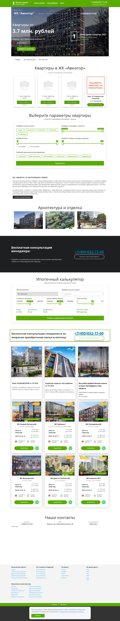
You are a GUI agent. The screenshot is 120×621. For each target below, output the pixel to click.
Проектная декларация (23, 197)
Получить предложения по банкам (60, 318)
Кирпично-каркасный (35, 586)
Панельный (14, 594)
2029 (87, 577)
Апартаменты (65, 575)
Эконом (63, 569)
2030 (87, 579)
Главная (17, 60)
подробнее (24, 105)
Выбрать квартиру (26, 49)
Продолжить (60, 163)
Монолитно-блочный (35, 594)
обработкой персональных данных (72, 612)
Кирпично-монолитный (17, 590)
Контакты (64, 13)
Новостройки (39, 3)
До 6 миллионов (40, 571)
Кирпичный (14, 588)
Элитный (63, 577)
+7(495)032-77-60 (99, 2)
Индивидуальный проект (36, 592)
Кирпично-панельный (35, 588)
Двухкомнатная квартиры (18, 573)
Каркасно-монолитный (17, 596)
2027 (87, 573)
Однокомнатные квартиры (18, 571)
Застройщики (52, 3)
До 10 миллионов (41, 577)
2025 (87, 569)
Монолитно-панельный (35, 596)
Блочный (13, 586)
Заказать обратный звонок (89, 256)
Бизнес (63, 573)
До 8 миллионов (40, 575)
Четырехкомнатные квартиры (19, 577)
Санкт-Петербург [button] (20, 4)
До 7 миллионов (40, 573)
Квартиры (41, 13)
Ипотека (56, 13)
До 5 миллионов (40, 569)
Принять (38, 615)
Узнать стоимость (24, 102)
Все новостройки (29, 60)
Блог (62, 3)
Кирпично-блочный (34, 590)
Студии (13, 569)
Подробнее (24, 448)
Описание (49, 13)
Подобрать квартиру (95, 105)
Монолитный (15, 592)
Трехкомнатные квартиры (18, 575)
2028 (87, 575)
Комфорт (63, 571)
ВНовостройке (20, 3)
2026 (87, 571)
